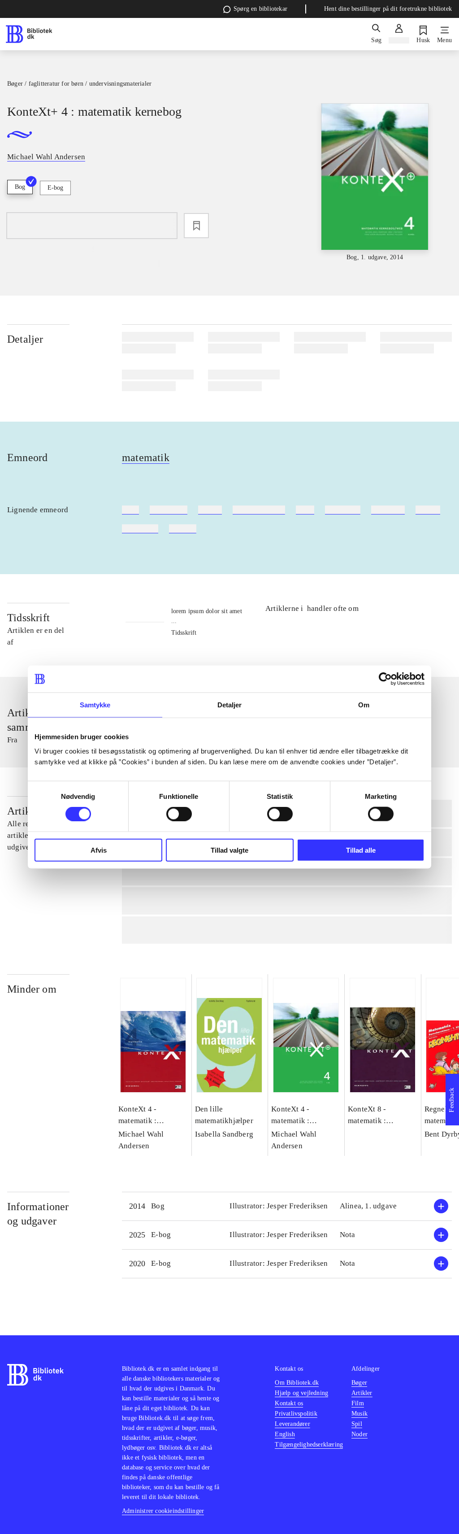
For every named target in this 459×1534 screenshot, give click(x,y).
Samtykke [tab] (95, 705)
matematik (145, 457)
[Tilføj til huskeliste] (196, 225)
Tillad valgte (229, 850)
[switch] (179, 814)
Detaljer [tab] (229, 705)
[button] (287, 1206)
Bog (20, 186)
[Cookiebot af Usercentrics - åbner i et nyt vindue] (385, 679)
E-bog (55, 187)
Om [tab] (363, 705)
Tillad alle (361, 850)
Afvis (99, 850)
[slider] (375, 182)
